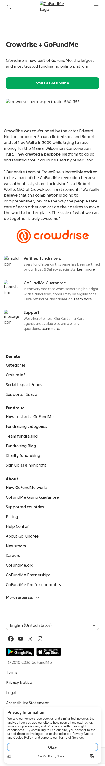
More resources (19, 598)
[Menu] (96, 7)
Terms (11, 672)
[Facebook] (11, 639)
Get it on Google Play (20, 652)
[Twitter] (30, 639)
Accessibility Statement (27, 703)
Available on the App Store (48, 652)
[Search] (9, 7)
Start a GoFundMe (52, 83)
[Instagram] (40, 639)
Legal (11, 693)
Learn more (85, 269)
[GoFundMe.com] (52, 7)
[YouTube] (20, 639)
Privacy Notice (19, 683)
